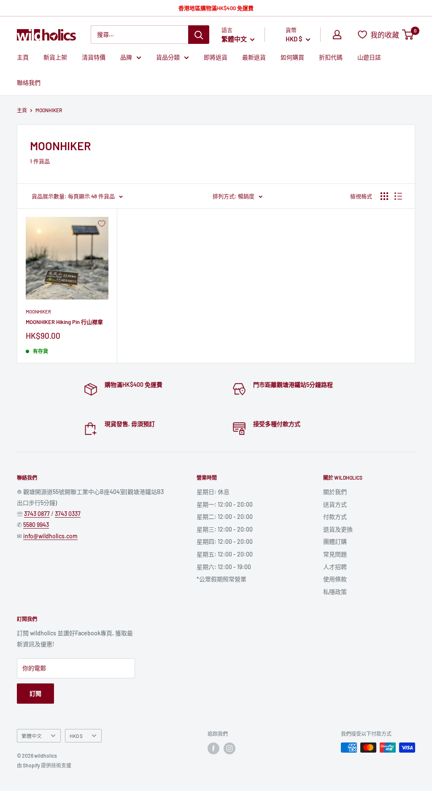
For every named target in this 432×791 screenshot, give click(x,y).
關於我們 (335, 491)
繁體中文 (32, 736)
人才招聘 (335, 566)
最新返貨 (254, 57)
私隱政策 (335, 591)
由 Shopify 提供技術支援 (44, 765)
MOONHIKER (38, 311)
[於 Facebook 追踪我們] (213, 748)
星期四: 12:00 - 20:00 (225, 541)
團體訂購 (335, 541)
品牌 (126, 57)
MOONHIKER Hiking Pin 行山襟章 (64, 322)
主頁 (23, 57)
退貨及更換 (338, 529)
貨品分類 (168, 57)
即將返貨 (215, 57)
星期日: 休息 (213, 491)
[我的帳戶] (337, 34)
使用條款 (335, 579)
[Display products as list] (398, 196)
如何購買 (292, 57)
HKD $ (76, 736)
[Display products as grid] (384, 196)
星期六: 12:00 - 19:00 (224, 566)
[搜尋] (198, 34)
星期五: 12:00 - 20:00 (225, 554)
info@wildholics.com (50, 536)
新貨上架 (55, 57)
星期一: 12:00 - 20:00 (225, 504)
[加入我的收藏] (101, 223)
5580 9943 (36, 524)
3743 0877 (37, 513)
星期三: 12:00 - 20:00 (225, 529)
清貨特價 (93, 57)
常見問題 (335, 554)
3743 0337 (68, 513)
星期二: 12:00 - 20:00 (225, 516)
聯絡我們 (28, 82)
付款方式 (335, 516)
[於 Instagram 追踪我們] (229, 748)
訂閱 (35, 693)
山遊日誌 (369, 57)
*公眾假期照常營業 (221, 579)
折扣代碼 (331, 57)
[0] (408, 35)
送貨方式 (335, 504)
